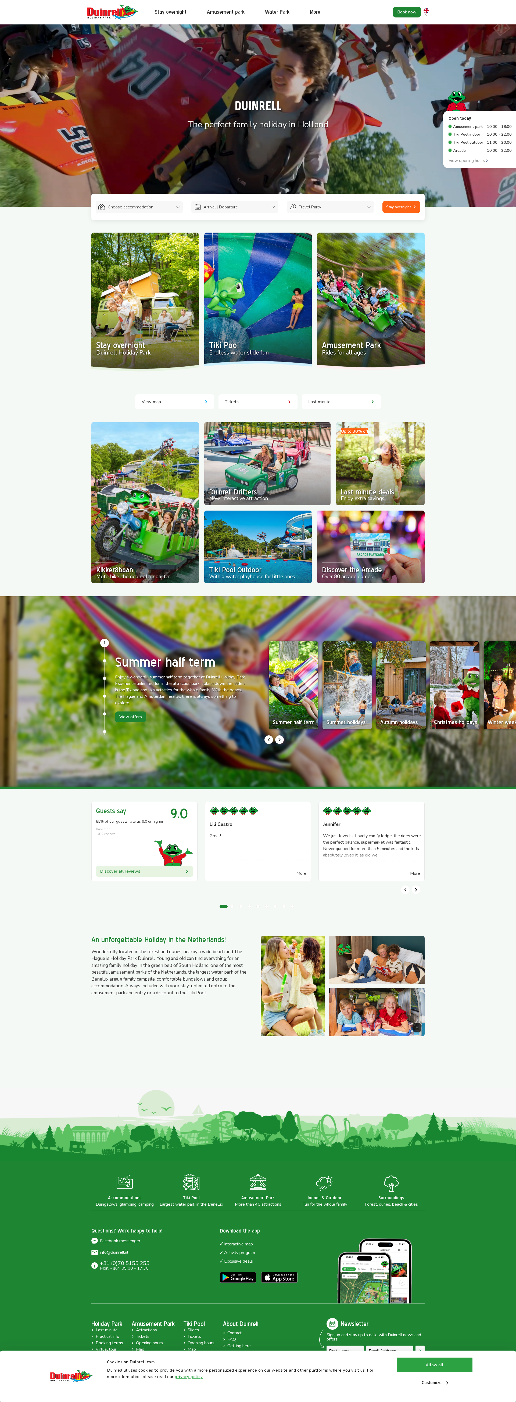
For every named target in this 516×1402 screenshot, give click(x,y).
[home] (113, 12)
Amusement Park (153, 1323)
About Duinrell (241, 1324)
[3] (104, 678)
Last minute (107, 1330)
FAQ (231, 1339)
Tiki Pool (194, 1323)
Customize (432, 1382)
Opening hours (149, 1343)
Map (140, 1349)
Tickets (142, 1336)
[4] (104, 696)
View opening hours (467, 160)
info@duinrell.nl (114, 1252)
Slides (193, 1330)
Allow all (434, 1365)
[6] (104, 731)
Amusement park (226, 12)
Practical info (107, 1336)
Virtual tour (106, 1349)
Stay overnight (171, 12)
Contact (234, 1333)
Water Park (277, 12)
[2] (104, 660)
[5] (104, 714)
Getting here (239, 1346)
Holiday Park (106, 1323)
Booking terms (109, 1343)
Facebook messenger (120, 1241)
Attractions (146, 1330)
